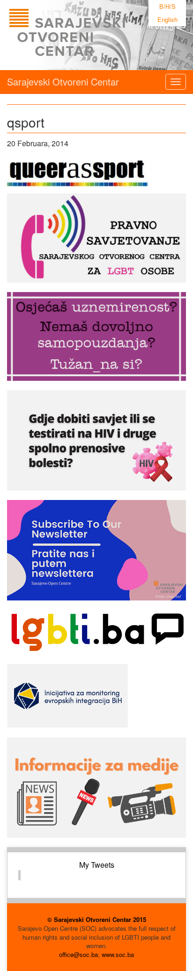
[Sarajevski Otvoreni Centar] (86, 35)
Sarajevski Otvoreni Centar (63, 81)
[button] (77, 172)
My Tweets (96, 864)
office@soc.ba (78, 954)
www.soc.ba (118, 954)
